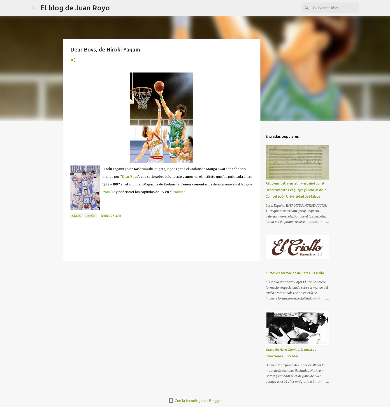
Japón (90, 215)
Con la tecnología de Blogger (198, 401)
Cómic (76, 215)
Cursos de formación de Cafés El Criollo (295, 273)
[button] (73, 60)
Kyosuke (108, 192)
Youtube (179, 192)
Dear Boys (130, 177)
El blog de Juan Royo (75, 8)
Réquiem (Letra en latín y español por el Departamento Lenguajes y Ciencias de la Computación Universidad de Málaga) (296, 190)
